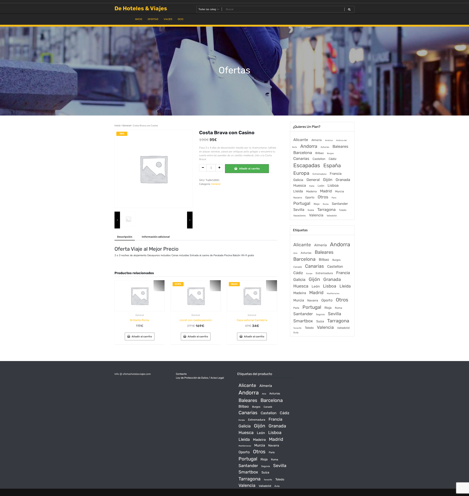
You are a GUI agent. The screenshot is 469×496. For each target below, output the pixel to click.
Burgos (330, 153)
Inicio (117, 125)
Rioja (317, 204)
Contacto (181, 374)
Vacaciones (299, 215)
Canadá (297, 267)
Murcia (339, 191)
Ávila (295, 332)
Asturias (325, 147)
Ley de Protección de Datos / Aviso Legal (200, 377)
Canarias (301, 158)
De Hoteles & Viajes (141, 8)
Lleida (298, 191)
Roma (325, 204)
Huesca (299, 185)
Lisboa (333, 185)
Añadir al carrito (249, 168)
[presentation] (117, 220)
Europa (301, 173)
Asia (295, 253)
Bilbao (319, 153)
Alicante (300, 140)
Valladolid (332, 215)
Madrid (326, 191)
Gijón (327, 179)
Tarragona (326, 209)
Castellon (319, 159)
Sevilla (298, 210)
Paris (334, 197)
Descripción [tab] (124, 236)
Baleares (340, 146)
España (332, 165)
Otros (323, 197)
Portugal (301, 203)
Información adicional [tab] (156, 236)
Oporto (309, 197)
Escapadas (306, 165)
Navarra (297, 197)
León (321, 185)
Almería (316, 140)
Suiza (311, 209)
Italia (311, 186)
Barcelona (302, 152)
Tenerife (297, 328)
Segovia (320, 314)
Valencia (316, 215)
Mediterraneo (333, 293)
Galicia (298, 180)
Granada (343, 179)
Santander (340, 204)
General (126, 125)
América (329, 140)
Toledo (342, 210)
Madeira (311, 191)
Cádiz (333, 159)
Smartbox (303, 320)
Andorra (308, 146)
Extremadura (319, 174)
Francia (335, 174)
